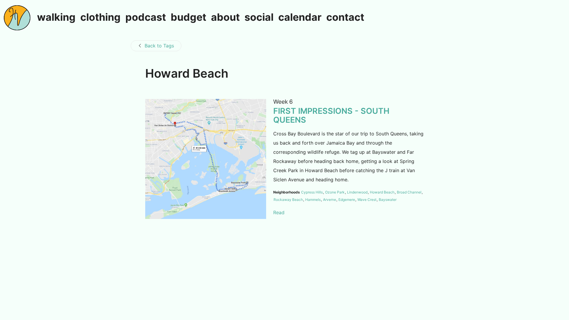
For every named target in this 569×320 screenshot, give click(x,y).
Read (278, 212)
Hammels (313, 199)
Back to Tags (159, 46)
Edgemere (346, 199)
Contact (345, 17)
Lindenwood (357, 192)
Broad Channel (409, 192)
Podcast (145, 17)
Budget (188, 17)
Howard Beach (382, 192)
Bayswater (388, 199)
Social (259, 17)
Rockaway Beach (288, 199)
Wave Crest (366, 199)
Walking (56, 17)
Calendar (300, 17)
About (225, 17)
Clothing (100, 17)
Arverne (329, 199)
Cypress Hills (312, 192)
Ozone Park (335, 192)
